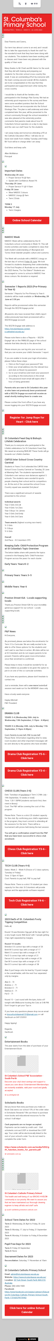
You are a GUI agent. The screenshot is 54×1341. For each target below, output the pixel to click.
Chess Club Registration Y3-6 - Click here (27, 851)
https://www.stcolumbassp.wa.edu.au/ (29, 1277)
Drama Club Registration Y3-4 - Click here (27, 772)
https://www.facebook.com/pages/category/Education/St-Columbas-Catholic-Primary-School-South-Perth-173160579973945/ (27, 1295)
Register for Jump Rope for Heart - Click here (27, 419)
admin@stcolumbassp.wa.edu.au (25, 1274)
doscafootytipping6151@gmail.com (22, 1014)
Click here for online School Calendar (27, 1310)
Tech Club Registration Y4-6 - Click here (27, 902)
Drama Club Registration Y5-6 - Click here (27, 756)
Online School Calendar (27, 220)
